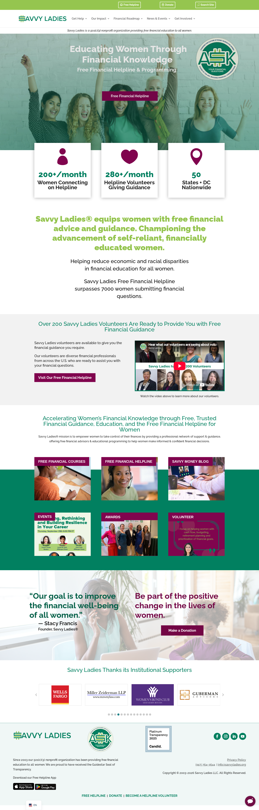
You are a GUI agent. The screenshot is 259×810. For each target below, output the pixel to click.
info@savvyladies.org (232, 764)
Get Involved (183, 18)
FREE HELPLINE (94, 795)
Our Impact (98, 18)
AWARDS (112, 517)
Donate (169, 4)
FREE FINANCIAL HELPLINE (128, 461)
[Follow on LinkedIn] (234, 736)
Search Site (207, 4)
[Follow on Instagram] (225, 736)
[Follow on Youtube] (242, 736)
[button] (109, 714)
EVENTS (45, 517)
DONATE (115, 795)
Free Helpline (131, 4)
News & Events (157, 18)
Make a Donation (182, 630)
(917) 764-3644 (205, 764)
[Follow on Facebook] (217, 736)
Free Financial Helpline (130, 96)
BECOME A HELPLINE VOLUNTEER (151, 795)
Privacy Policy (236, 760)
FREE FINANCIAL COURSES (61, 461)
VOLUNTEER (182, 517)
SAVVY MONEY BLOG (190, 461)
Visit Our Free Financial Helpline (65, 377)
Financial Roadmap (127, 18)
